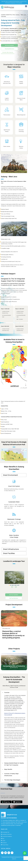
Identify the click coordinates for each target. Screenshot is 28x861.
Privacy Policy (5, 844)
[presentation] (12, 587)
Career (3, 840)
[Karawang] (14, 661)
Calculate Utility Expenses (7, 52)
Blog (3, 838)
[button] (9, 585)
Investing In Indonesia (7, 834)
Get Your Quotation (9, 45)
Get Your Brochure (13, 598)
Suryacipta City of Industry (14, 666)
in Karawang (14, 667)
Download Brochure (9, 48)
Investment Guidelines (7, 836)
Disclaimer (4, 842)
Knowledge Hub (5, 832)
